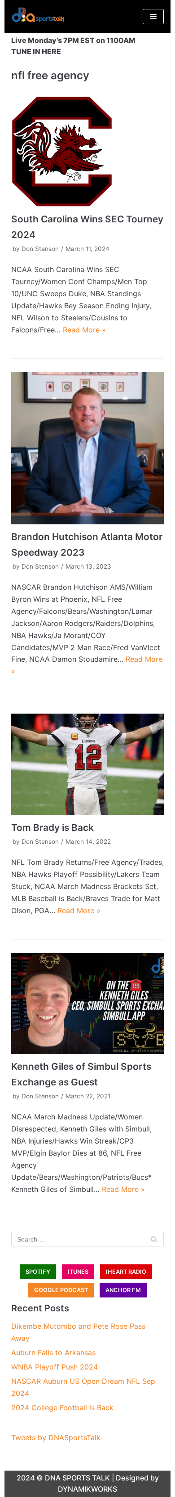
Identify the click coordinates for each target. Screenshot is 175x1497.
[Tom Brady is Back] (87, 764)
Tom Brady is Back (52, 827)
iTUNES (78, 1271)
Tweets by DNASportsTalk (56, 1437)
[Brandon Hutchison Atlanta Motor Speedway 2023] (87, 448)
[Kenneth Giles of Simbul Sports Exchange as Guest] (87, 1004)
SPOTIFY (38, 1271)
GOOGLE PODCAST (61, 1290)
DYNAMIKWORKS (87, 1488)
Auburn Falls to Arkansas (53, 1352)
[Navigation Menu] (153, 16)
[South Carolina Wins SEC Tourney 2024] (87, 151)
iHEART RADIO (126, 1271)
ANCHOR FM (123, 1290)
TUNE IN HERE (36, 51)
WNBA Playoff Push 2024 (54, 1366)
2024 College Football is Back (62, 1407)
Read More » (84, 329)
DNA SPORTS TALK (77, 1477)
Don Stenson (40, 248)
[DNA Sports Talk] (38, 16)
